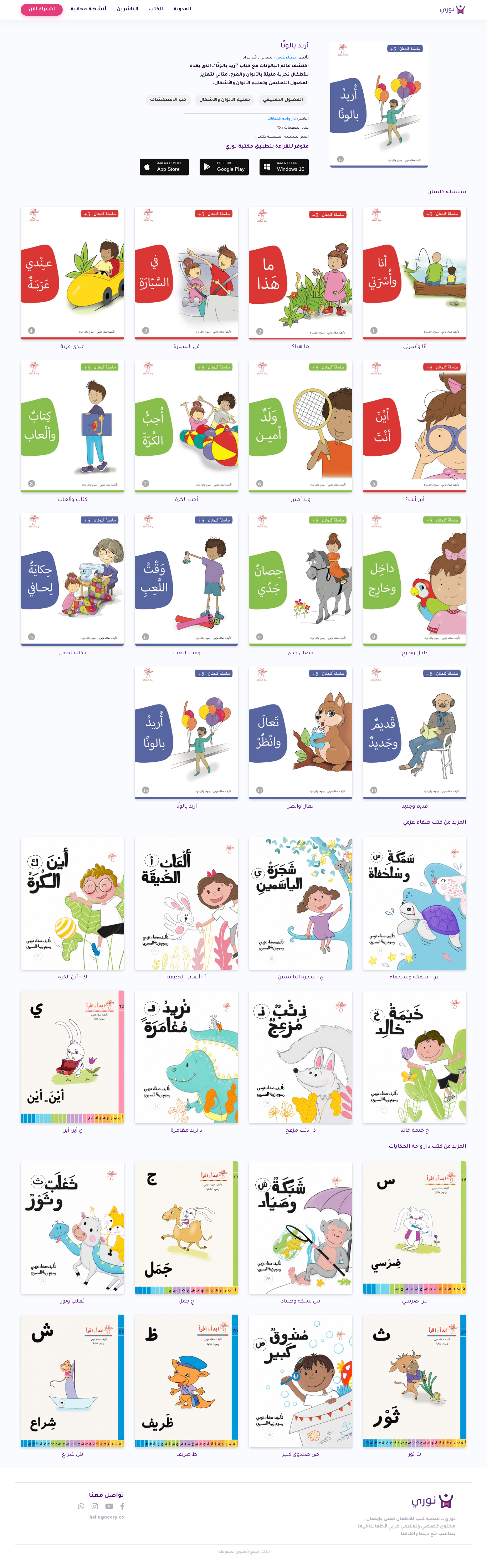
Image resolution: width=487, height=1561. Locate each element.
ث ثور (414, 1455)
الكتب (156, 9)
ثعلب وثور (72, 1302)
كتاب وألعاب (72, 500)
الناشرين (127, 9)
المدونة (182, 9)
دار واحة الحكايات (281, 119)
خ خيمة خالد (415, 1131)
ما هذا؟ (300, 347)
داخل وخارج (414, 653)
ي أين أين (72, 1131)
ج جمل (186, 1302)
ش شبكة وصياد (300, 1302)
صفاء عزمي (286, 58)
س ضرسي (414, 1302)
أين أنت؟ (414, 500)
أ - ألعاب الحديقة (186, 978)
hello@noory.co (106, 1517)
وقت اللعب (186, 653)
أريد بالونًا (186, 807)
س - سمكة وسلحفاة (415, 978)
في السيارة (187, 347)
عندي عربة (72, 347)
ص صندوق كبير (300, 1455)
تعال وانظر (300, 807)
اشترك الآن (42, 9)
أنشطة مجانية (88, 9)
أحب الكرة (186, 500)
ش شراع (72, 1455)
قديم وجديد (415, 807)
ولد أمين (301, 500)
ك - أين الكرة (72, 978)
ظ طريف (186, 1455)
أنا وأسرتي (414, 347)
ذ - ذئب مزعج (301, 1131)
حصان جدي (301, 653)
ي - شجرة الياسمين (301, 978)
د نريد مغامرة (186, 1131)
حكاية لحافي (72, 653)
